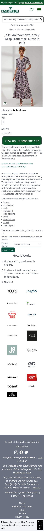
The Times (27, 495)
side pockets (9, 213)
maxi (5, 216)
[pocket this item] (5, 103)
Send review (8, 250)
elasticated (8, 205)
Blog (22, 509)
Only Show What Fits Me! (22, 25)
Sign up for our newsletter (31, 2)
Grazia (36, 487)
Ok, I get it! (40, 525)
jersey (6, 202)
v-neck (6, 222)
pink (5, 208)
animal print (9, 225)
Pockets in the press (22, 506)
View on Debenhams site (22, 141)
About (22, 503)
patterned (8, 211)
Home (11, 29)
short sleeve (9, 219)
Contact (22, 513)
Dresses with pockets (26, 29)
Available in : (7, 114)
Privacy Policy (22, 516)
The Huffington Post (27, 470)
